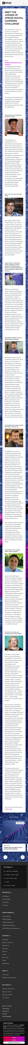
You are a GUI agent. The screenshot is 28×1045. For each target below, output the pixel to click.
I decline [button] (14, 1040)
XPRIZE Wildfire (6, 919)
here (10, 809)
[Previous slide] (5, 857)
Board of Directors (7, 942)
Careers (4, 1014)
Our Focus (5, 905)
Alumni (4, 954)
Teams (4, 960)
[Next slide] (23, 857)
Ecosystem (5, 939)
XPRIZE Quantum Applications (11, 928)
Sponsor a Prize (6, 991)
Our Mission (5, 896)
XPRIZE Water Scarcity (8, 925)
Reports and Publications (9, 977)
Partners (4, 951)
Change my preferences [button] (14, 1042)
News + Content (6, 1006)
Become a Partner (7, 994)
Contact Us (5, 1011)
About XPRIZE (6, 899)
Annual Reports (6, 1016)
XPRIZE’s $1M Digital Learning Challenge (13, 63)
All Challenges (6, 916)
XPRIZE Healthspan (7, 922)
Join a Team (5, 997)
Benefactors (5, 945)
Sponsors (5, 948)
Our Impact (5, 974)
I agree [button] (14, 1037)
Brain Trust (5, 957)
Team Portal (5, 1008)
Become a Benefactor (8, 988)
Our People (5, 902)
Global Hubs (5, 963)
